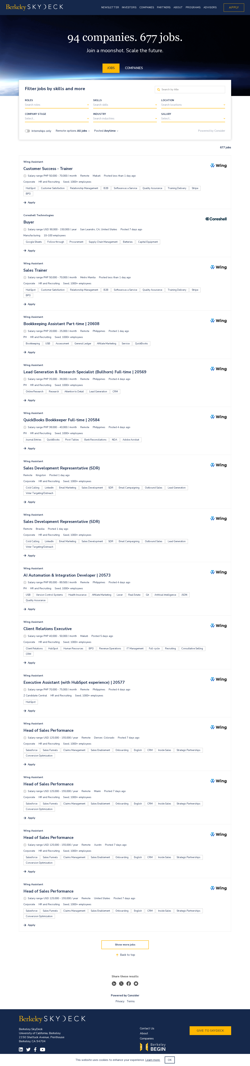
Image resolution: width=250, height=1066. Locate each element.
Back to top (127, 955)
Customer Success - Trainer (48, 168)
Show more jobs (125, 944)
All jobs (82, 131)
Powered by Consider (211, 131)
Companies (134, 68)
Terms (131, 1001)
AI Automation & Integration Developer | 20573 (67, 575)
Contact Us (147, 1028)
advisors (210, 7)
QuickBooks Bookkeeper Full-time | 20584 (61, 420)
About (144, 1033)
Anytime (110, 131)
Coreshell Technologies (38, 215)
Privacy (119, 1001)
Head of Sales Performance (48, 730)
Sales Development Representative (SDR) (61, 468)
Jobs (111, 68)
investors (129, 7)
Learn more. (152, 1060)
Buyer (28, 222)
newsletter (110, 7)
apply (234, 7)
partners (164, 7)
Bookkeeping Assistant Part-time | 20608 (61, 323)
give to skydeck (210, 1031)
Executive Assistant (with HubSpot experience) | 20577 (74, 682)
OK (170, 1060)
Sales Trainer (35, 270)
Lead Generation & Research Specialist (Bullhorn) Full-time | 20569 (84, 372)
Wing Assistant (33, 162)
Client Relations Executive (47, 628)
